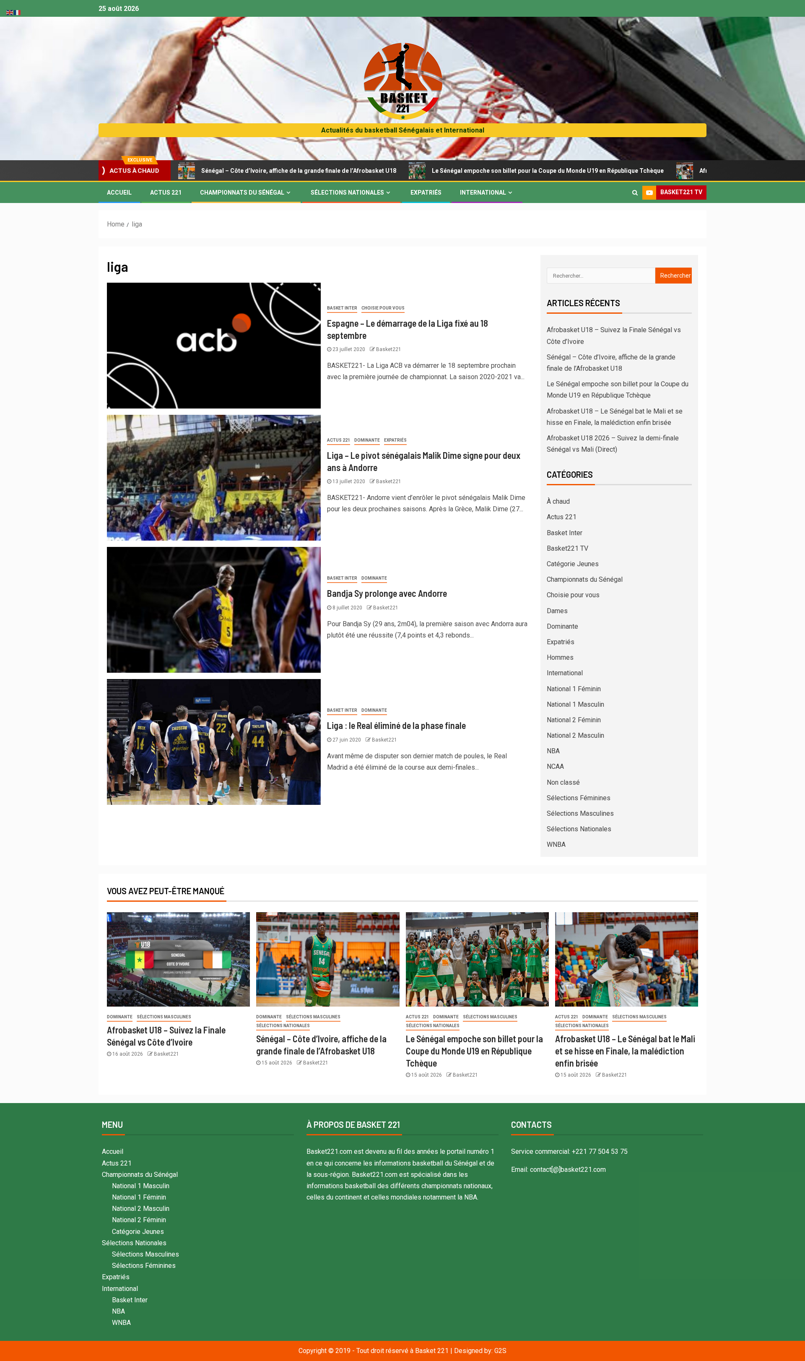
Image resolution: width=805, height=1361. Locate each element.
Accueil (119, 192)
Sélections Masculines (580, 813)
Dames (557, 611)
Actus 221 (166, 192)
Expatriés (425, 192)
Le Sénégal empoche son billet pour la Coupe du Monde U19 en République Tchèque (487, 170)
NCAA (555, 766)
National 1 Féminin (574, 689)
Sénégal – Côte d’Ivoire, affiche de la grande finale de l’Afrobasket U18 (237, 170)
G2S (500, 1351)
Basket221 (388, 349)
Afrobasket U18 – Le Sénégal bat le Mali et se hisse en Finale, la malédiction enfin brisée (625, 1051)
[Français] (17, 12)
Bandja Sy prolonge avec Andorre (387, 593)
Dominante (367, 440)
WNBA (556, 844)
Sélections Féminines (578, 798)
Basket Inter (342, 308)
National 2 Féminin (574, 720)
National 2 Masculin (575, 735)
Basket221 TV (567, 548)
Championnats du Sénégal (242, 192)
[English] (10, 12)
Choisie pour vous (383, 308)
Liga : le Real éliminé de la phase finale (396, 725)
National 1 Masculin (575, 704)
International (483, 192)
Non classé (563, 782)
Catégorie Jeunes (573, 564)
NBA (553, 751)
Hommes (560, 657)
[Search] (635, 192)
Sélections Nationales (347, 192)
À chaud (558, 501)
